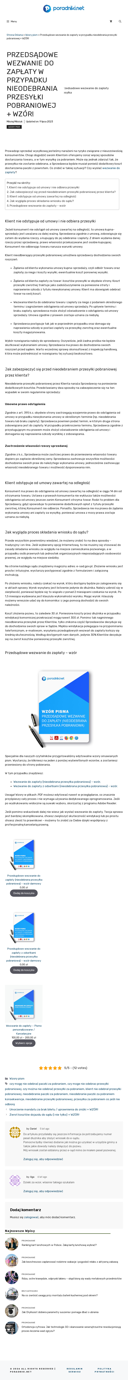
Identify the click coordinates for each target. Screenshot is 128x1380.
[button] (120, 21)
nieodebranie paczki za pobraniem (45, 1094)
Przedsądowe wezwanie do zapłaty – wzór (38, 205)
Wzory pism (31, 35)
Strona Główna (15, 35)
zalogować (31, 1217)
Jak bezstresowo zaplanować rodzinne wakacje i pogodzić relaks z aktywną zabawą (70, 1261)
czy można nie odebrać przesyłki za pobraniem (53, 1089)
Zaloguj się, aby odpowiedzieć (43, 1159)
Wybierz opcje (24, 1043)
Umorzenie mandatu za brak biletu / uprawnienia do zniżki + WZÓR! (54, 1109)
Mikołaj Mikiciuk (14, 121)
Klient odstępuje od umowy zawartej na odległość (43, 196)
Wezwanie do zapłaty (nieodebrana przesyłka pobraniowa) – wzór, (57, 781)
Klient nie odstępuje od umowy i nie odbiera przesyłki (44, 187)
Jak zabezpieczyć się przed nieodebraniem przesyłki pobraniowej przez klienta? (63, 192)
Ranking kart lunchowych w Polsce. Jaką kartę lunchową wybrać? (59, 1245)
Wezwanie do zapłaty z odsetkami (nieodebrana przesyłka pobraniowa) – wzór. (66, 786)
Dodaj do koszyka (23, 893)
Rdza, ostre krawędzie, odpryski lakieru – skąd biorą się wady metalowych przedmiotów (72, 1278)
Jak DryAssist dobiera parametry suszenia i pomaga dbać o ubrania (60, 1312)
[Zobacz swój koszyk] (111, 21)
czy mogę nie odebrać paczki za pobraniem (38, 1083)
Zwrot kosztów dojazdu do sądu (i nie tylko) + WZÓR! (44, 1114)
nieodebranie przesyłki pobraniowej (49, 1099)
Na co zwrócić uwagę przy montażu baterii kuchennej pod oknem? (60, 1295)
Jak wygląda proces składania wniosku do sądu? (42, 201)
